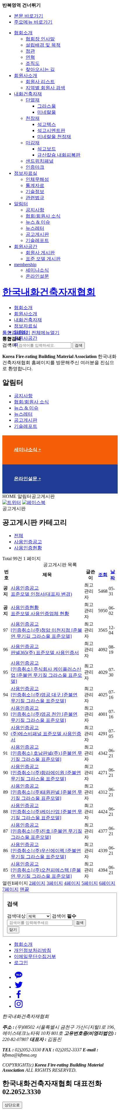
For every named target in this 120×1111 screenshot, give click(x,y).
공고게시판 (25, 420)
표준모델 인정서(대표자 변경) (41, 594)
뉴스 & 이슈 (26, 407)
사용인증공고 (28, 541)
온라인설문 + (27, 478)
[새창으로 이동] (11, 502)
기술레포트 (25, 426)
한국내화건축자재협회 (49, 291)
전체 (18, 535)
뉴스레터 (23, 414)
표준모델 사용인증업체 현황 (40, 613)
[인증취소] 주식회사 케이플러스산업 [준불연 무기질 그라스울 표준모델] (46, 675)
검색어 (9, 345)
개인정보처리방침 (32, 950)
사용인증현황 (28, 547)
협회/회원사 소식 (31, 401)
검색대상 (16, 916)
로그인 (21, 962)
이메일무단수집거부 (35, 956)
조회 (102, 574)
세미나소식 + (27, 449)
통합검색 (16, 332)
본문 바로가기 (28, 15)
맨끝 (24, 889)
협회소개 (23, 944)
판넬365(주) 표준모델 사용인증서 (45, 652)
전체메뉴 (45, 332)
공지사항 (23, 395)
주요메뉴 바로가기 (33, 21)
